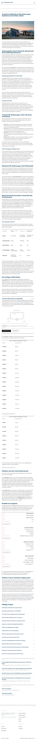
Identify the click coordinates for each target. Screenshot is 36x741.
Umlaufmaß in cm (14, 325)
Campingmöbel (13, 599)
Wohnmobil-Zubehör (26, 594)
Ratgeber (2, 726)
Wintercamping (11, 598)
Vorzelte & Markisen (22, 713)
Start (3, 11)
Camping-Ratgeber (23, 599)
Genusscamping (3, 730)
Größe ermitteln (6, 330)
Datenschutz (21, 728)
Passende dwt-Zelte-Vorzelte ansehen (9, 467)
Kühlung (20, 719)
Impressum (20, 726)
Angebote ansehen (6, 524)
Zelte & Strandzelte (25, 595)
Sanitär (20, 721)
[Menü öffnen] (34, 2)
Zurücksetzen (15, 330)
